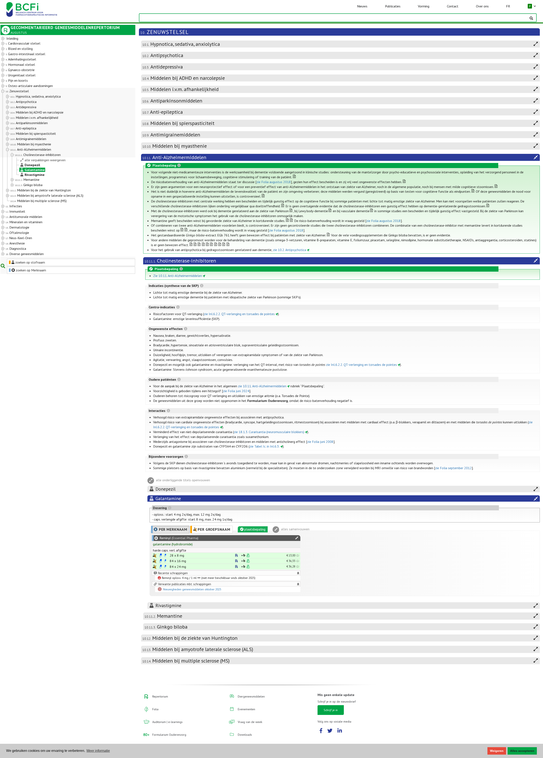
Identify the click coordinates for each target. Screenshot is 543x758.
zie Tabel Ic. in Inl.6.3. (264, 446)
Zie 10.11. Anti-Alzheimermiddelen (177, 276)
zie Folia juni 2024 (236, 391)
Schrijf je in (331, 710)
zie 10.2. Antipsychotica (289, 250)
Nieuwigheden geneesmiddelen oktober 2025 (192, 589)
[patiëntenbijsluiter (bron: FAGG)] (165, 555)
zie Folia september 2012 (453, 468)
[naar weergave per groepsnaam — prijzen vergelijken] (154, 555)
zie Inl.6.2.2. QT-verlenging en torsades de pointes (239, 314)
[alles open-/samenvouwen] (296, 538)
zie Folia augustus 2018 (273, 182)
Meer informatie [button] (98, 750)
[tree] (62, 146)
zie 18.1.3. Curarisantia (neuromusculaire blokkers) (269, 432)
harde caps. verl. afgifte (169, 550)
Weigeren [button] (497, 750)
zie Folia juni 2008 (320, 441)
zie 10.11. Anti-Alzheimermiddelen (262, 386)
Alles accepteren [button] (522, 750)
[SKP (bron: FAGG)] (160, 555)
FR (508, 6)
